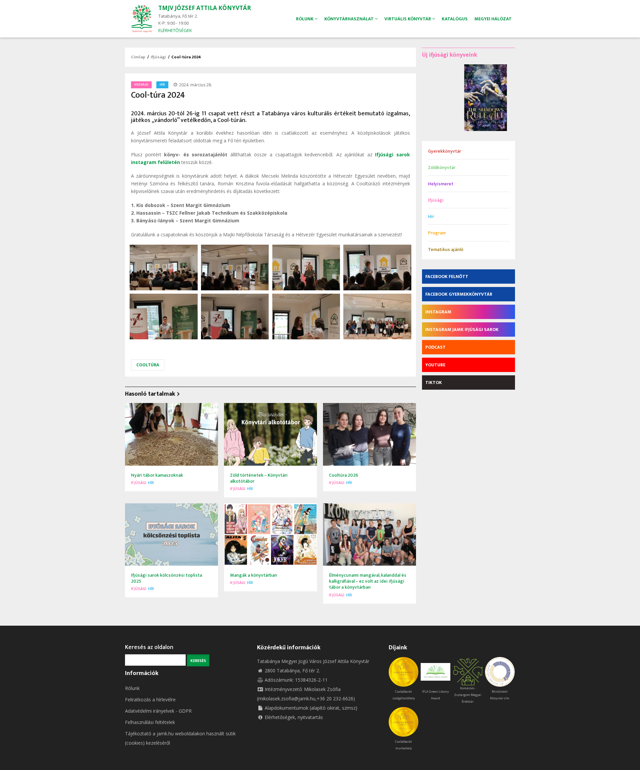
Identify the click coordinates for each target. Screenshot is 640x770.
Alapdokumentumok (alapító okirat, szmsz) (311, 708)
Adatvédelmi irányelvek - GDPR (158, 711)
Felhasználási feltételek (150, 722)
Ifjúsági (158, 57)
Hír (162, 85)
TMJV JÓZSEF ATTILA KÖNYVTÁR (204, 8)
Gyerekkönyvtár (444, 151)
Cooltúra (147, 365)
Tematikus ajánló (445, 249)
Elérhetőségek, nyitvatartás (294, 717)
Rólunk (132, 688)
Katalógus (455, 19)
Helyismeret (440, 184)
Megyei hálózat (493, 19)
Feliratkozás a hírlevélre (150, 699)
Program (437, 233)
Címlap (138, 57)
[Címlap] (141, 18)
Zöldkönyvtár (441, 167)
